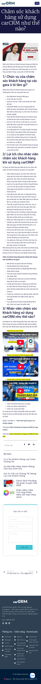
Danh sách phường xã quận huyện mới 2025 (26, 483)
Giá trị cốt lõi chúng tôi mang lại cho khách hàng (20, 474)
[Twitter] (9, 623)
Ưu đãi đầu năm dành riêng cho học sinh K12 (19, 467)
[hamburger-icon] (37, 3)
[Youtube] (6, 623)
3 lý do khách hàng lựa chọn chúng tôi (20, 460)
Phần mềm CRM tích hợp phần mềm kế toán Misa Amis (26, 493)
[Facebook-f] (3, 623)
